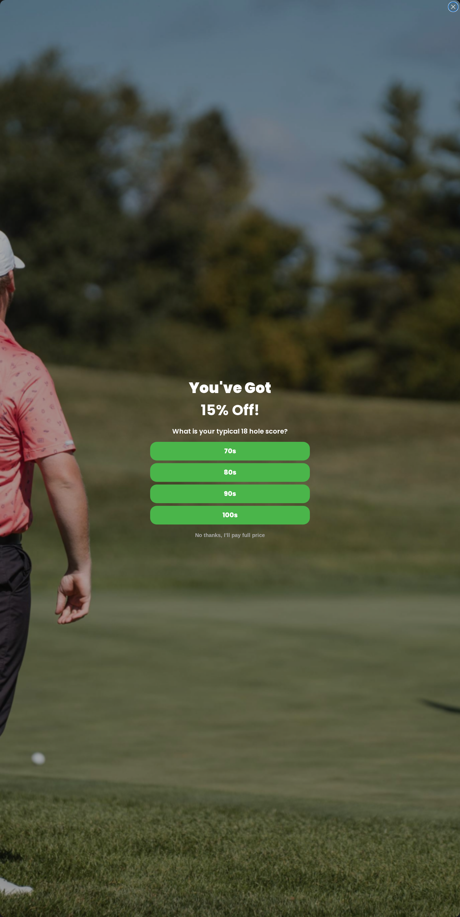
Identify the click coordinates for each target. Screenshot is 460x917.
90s (230, 493)
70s (230, 451)
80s (230, 472)
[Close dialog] (453, 6)
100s (230, 515)
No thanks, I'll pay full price (230, 535)
